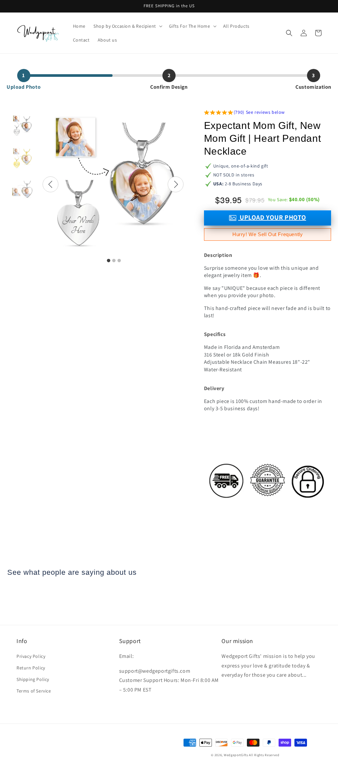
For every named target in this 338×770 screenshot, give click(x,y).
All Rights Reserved (264, 755)
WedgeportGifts (236, 755)
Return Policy (31, 668)
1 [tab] (108, 261)
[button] (127, 26)
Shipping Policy (33, 679)
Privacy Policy (31, 656)
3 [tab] (119, 261)
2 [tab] (114, 261)
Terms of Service (34, 691)
